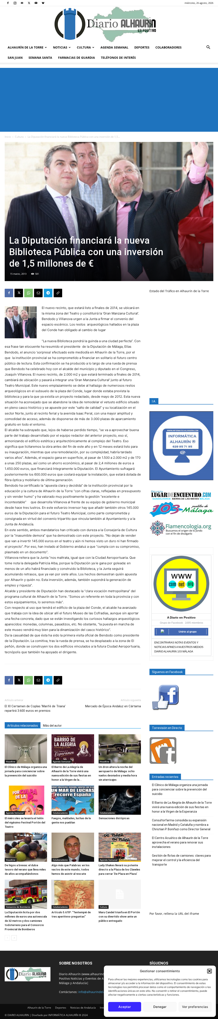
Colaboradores (168, 47)
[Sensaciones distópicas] (120, 800)
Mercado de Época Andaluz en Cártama (113, 706)
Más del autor (52, 725)
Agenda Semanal (114, 47)
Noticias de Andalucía (83, 1007)
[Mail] (22, 3)
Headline (10, 761)
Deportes (141, 47)
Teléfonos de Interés (118, 58)
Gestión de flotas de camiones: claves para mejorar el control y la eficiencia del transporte (181, 860)
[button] (209, 971)
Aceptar (124, 1007)
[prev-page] (7, 937)
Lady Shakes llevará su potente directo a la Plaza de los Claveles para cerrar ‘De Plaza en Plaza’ (119, 869)
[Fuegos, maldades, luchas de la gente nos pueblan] (73, 800)
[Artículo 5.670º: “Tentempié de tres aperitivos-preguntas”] (73, 894)
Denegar (159, 1007)
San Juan (15, 58)
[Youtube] (36, 3)
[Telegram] (48, 293)
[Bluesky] (43, 3)
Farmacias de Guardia (76, 58)
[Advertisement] (109, 100)
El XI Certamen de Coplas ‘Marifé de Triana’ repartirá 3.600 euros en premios (35, 708)
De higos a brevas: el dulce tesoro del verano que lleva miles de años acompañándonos (25, 869)
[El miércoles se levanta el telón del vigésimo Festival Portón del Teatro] (26, 800)
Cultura (84, 47)
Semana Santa (40, 58)
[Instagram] (15, 3)
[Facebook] (8, 3)
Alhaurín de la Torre (25, 47)
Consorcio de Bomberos (18, 906)
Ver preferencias (195, 1007)
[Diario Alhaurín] (109, 24)
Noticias (60, 47)
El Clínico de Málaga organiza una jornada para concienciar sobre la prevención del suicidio (26, 771)
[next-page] (14, 937)
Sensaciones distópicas (114, 818)
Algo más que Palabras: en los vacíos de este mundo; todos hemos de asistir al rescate (70, 869)
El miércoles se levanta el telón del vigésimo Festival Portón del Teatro (25, 822)
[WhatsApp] (28, 293)
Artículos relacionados (22, 725)
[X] (29, 3)
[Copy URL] (58, 293)
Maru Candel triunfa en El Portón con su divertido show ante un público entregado (119, 916)
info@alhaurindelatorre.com (98, 992)
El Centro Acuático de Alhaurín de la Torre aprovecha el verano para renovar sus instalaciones (180, 842)
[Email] (38, 293)
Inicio (8, 137)
